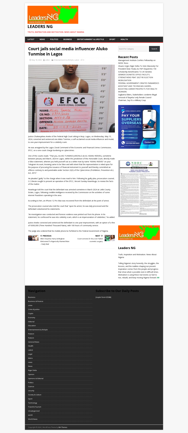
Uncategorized (34, 411)
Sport (112, 39)
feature (31, 338)
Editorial (31, 321)
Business (67, 39)
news (42, 39)
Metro (30, 358)
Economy (31, 317)
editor (47, 60)
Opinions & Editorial (35, 378)
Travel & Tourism (34, 407)
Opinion (31, 374)
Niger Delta (32, 370)
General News (33, 342)
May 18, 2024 (37, 60)
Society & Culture (34, 395)
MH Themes (63, 427)
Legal (30, 354)
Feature (31, 334)
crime (30, 305)
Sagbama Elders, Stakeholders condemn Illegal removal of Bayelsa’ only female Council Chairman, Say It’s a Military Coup (137, 97)
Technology (32, 403)
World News (32, 419)
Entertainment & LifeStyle (90, 39)
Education (32, 325)
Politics (54, 39)
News (30, 366)
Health (124, 39)
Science (31, 386)
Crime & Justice (34, 309)
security (31, 390)
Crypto (30, 313)
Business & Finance (35, 301)
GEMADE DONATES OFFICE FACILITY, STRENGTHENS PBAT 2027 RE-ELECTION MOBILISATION (135, 77)
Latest (30, 39)
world (30, 415)
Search (154, 49)
